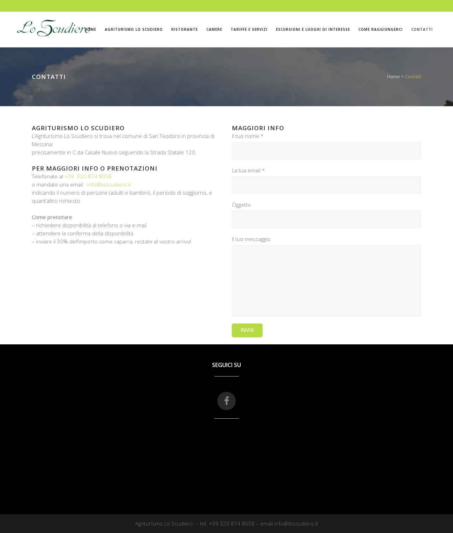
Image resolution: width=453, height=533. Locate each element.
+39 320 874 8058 (87, 176)
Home (393, 76)
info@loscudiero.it (109, 184)
